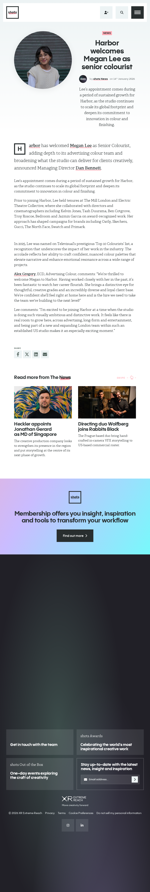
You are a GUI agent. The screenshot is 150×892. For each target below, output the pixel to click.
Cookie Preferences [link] (81, 813)
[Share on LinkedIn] (36, 354)
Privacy (50, 813)
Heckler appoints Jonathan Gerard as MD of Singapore (35, 429)
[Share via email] (45, 354)
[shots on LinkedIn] (82, 825)
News (107, 33)
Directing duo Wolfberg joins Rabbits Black (103, 426)
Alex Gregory (25, 274)
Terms (62, 813)
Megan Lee (81, 145)
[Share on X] (27, 354)
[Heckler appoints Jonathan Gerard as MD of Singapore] (43, 402)
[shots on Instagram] (68, 825)
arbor (34, 145)
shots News (100, 78)
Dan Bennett (88, 168)
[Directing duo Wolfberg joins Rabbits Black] (107, 402)
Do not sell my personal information (118, 813)
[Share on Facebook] (18, 354)
